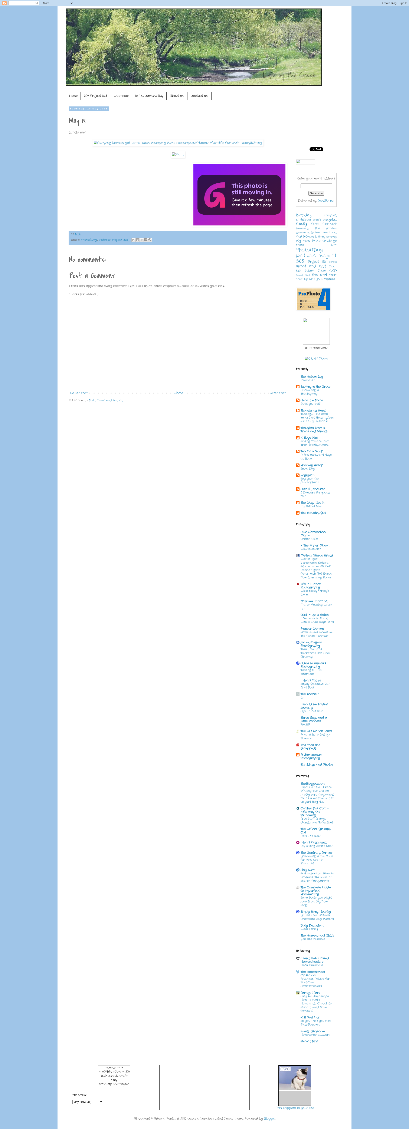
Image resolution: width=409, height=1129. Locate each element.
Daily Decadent (312, 925)
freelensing (302, 228)
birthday (304, 215)
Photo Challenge (324, 241)
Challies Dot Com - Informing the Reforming (315, 811)
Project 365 (120, 240)
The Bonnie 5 (310, 694)
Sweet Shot (303, 275)
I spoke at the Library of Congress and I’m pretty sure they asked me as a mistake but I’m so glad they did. (317, 794)
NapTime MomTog (314, 601)
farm (314, 224)
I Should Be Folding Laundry (314, 706)
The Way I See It (312, 503)
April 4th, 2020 (310, 836)
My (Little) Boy (311, 506)
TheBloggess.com (313, 784)
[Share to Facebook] (146, 240)
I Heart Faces (311, 680)
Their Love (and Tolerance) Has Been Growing (316, 653)
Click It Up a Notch (315, 615)
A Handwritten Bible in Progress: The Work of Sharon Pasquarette (317, 877)
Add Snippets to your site (294, 1108)
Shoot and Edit (311, 266)
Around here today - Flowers (315, 736)
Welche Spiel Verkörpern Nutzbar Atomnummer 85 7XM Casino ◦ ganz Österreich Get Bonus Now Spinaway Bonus (316, 568)
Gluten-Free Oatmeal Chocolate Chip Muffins (317, 917)
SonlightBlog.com (313, 1031)
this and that (324, 275)
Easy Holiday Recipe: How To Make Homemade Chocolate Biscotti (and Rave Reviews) (316, 1003)
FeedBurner (326, 200)
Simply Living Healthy (316, 912)
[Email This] (133, 240)
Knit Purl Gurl (310, 1017)
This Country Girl (313, 513)
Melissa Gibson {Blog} (317, 555)
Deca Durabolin (312, 965)
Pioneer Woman (312, 629)
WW (312, 279)
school (333, 262)
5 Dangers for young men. (315, 494)
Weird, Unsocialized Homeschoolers (315, 960)
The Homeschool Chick (317, 935)
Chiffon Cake (309, 539)
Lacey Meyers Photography (311, 644)
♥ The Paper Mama (315, 545)
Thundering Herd (313, 410)
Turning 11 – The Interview (311, 672)
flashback (330, 224)
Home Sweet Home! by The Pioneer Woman (316, 634)
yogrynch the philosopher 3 (310, 480)
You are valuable (313, 939)
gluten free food (324, 232)
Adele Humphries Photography (313, 665)
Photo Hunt (316, 245)
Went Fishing (309, 929)
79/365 (305, 725)
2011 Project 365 (95, 96)
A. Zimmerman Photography (311, 756)
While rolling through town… (315, 593)
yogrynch (307, 475)
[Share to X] (142, 240)
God (299, 237)
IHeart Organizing (314, 842)
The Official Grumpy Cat (316, 831)
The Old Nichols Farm (316, 731)
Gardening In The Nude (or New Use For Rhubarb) (317, 860)
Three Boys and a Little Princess (314, 719)
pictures (105, 240)
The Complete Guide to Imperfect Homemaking (316, 890)
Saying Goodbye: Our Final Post (315, 686)
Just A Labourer (313, 489)
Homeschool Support (315, 1035)
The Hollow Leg (312, 376)
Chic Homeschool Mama (313, 534)
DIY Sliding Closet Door (317, 846)
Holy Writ (308, 870)
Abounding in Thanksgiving (310, 392)
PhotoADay (89, 240)
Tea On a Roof (311, 451)
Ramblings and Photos (317, 764)
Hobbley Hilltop (312, 465)
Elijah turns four (312, 711)
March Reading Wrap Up (316, 606)
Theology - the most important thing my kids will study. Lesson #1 (317, 417)
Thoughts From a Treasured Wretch (314, 429)
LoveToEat (308, 380)
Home (73, 96)
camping (330, 215)
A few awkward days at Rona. (316, 456)
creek (317, 220)
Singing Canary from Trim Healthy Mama (315, 443)
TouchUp (302, 279)
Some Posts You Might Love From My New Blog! (316, 901)
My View (303, 241)
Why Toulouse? (311, 549)
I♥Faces (308, 236)
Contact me (199, 96)
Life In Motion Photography (311, 586)
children (303, 219)
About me (177, 96)
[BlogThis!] (137, 240)
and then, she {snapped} (310, 746)
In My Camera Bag (149, 96)
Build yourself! (311, 404)
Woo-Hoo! (121, 96)
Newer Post (79, 393)
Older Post (278, 393)
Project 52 (317, 262)
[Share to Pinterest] (150, 240)
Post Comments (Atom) (106, 400)
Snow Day (308, 469)
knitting (320, 237)
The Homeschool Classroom (313, 973)
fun (317, 228)
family (301, 224)
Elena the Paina (312, 400)
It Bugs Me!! (309, 438)
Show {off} (327, 270)
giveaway (302, 232)
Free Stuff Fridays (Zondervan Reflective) (317, 820)
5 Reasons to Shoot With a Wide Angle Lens (317, 620)
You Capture (325, 279)
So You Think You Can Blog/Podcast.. (316, 1023)
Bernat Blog (309, 1041)
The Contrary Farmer (316, 853)
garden (331, 228)
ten (303, 698)
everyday (330, 220)
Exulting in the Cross (315, 386)
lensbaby (331, 236)
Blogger (269, 1118)
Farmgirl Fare (310, 993)
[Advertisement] (146, 418)
